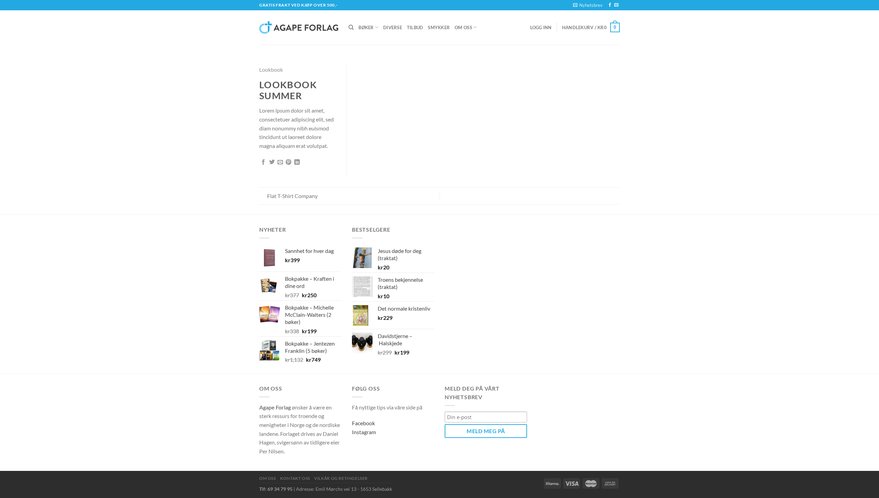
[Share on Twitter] (272, 162)
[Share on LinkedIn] (297, 162)
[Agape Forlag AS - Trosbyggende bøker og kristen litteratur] (298, 27)
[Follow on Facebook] (610, 5)
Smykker (439, 27)
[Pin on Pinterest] (288, 162)
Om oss (463, 27)
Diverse (392, 27)
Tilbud (415, 27)
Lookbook (271, 69)
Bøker (366, 27)
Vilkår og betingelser (341, 478)
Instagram (364, 432)
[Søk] (351, 27)
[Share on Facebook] (263, 162)
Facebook (363, 423)
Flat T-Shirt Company (292, 196)
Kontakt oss (295, 478)
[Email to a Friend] (280, 162)
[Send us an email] (616, 5)
